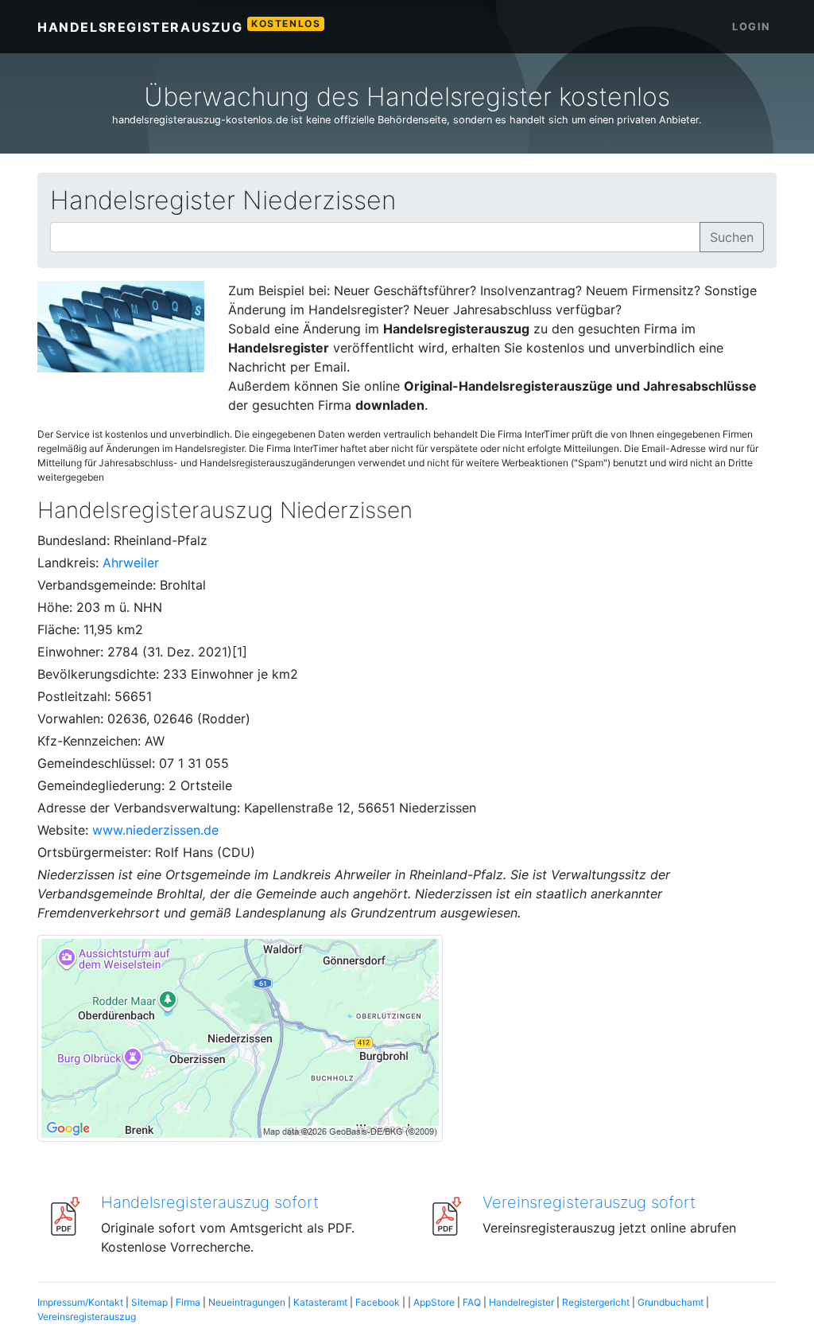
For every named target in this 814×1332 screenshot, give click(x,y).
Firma (188, 1302)
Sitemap (149, 1302)
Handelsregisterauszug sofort (210, 1202)
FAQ (472, 1302)
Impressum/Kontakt (80, 1302)
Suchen (732, 237)
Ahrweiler (131, 563)
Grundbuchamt (671, 1302)
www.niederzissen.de (155, 830)
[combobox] (375, 237)
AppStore (434, 1302)
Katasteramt (320, 1302)
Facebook (377, 1302)
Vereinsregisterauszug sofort (589, 1202)
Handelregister (521, 1302)
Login (751, 27)
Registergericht (596, 1302)
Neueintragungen (246, 1302)
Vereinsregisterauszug (86, 1316)
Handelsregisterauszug (178, 26)
